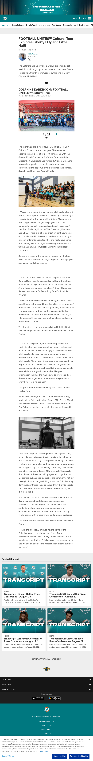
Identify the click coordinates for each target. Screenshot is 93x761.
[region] (46, 748)
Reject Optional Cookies (79, 756)
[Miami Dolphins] (46, 709)
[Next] (56, 134)
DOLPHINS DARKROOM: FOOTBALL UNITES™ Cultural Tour (43, 91)
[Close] (89, 739)
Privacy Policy (46, 725)
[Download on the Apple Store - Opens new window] (38, 699)
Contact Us (46, 733)
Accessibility (46, 729)
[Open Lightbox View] (46, 121)
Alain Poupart (32, 54)
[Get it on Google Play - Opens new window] (54, 700)
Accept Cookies (60, 756)
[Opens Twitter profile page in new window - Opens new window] (29, 59)
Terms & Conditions (46, 721)
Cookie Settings (8, 756)
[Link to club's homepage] (5, 17)
